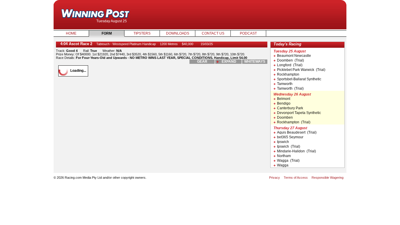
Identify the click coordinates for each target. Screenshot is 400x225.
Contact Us (213, 33)
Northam (284, 156)
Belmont (283, 99)
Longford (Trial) (289, 65)
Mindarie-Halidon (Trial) (296, 151)
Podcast (248, 33)
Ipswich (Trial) (288, 146)
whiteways (254, 61)
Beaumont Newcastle (294, 56)
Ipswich (283, 142)
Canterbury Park (290, 108)
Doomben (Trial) (290, 60)
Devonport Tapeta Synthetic (299, 113)
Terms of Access (296, 177)
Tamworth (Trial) (290, 88)
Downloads (177, 33)
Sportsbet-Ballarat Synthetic (299, 79)
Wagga (282, 165)
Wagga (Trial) (288, 160)
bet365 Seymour (290, 137)
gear (202, 61)
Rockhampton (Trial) (293, 122)
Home (71, 33)
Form (107, 33)
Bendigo (283, 103)
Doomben (285, 117)
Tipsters (142, 33)
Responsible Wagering (327, 177)
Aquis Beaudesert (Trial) (297, 132)
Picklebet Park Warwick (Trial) (301, 70)
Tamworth (285, 84)
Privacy (274, 177)
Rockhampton (288, 74)
